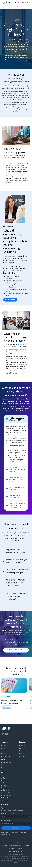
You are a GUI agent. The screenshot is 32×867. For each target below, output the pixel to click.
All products (23, 756)
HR (20, 748)
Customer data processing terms (6, 794)
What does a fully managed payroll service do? (16, 561)
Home (3, 7)
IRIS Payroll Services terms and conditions (6, 788)
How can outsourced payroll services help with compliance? (17, 596)
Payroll (21, 751)
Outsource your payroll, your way (16, 650)
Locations (4, 754)
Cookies (26, 845)
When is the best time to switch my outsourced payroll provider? (15, 583)
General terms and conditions (6, 777)
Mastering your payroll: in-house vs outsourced (11, 702)
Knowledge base (6, 762)
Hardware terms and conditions (6, 782)
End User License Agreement (6, 799)
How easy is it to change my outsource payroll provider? (17, 571)
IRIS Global (4, 768)
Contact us (4, 751)
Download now (10, 300)
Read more (6, 707)
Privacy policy (16, 842)
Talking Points (9, 7)
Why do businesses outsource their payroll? (15, 551)
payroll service (22, 344)
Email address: (6, 820)
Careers (3, 748)
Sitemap (3, 765)
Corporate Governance (16, 848)
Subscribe (16, 828)
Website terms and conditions (12, 845)
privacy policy (10, 834)
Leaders (3, 759)
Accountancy (23, 745)
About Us (4, 745)
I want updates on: (7, 813)
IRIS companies (6, 756)
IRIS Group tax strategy (16, 851)
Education (22, 754)
